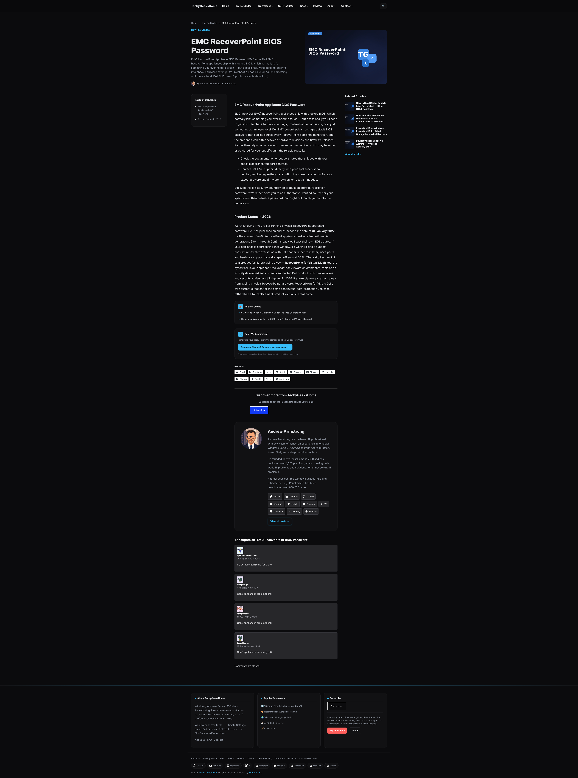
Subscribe (259, 410)
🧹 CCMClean (268, 728)
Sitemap (241, 758)
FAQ (209, 739)
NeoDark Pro (255, 772)
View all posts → (279, 521)
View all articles (353, 154)
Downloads (264, 5)
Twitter (275, 497)
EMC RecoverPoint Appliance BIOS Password (207, 110)
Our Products (286, 5)
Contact (346, 5)
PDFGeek (224, 729)
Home (225, 5)
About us (200, 739)
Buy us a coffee (337, 730)
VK (323, 505)
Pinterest (309, 505)
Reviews (318, 5)
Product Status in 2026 (209, 119)
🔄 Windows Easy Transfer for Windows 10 (281, 706)
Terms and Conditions (285, 758)
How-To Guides (243, 5)
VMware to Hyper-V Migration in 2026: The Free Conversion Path (273, 312)
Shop (303, 5)
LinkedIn (291, 497)
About (330, 5)
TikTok (292, 505)
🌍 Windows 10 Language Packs (276, 717)
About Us (195, 758)
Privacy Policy (210, 758)
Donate (230, 758)
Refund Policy (265, 758)
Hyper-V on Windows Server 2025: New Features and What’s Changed (276, 319)
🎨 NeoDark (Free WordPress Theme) (279, 712)
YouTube (276, 505)
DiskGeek (207, 729)
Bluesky (294, 512)
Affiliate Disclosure (308, 758)
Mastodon (276, 512)
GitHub (308, 497)
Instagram (233, 766)
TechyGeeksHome (204, 6)
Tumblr (331, 766)
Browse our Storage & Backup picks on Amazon (263, 347)
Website (311, 512)
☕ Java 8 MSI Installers (272, 723)
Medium (315, 766)
